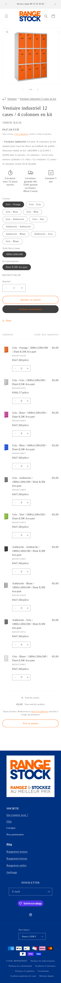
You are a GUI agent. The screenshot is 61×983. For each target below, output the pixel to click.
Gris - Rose (12, 212)
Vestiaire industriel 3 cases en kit (38, 98)
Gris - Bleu (33, 212)
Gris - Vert (38, 219)
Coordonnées (43, 971)
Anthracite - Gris (43, 234)
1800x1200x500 (14, 254)
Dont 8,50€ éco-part (16, 267)
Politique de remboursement (43, 961)
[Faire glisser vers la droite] (37, 89)
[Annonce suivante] (55, 4)
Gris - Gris (35, 204)
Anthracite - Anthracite (18, 226)
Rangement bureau (17, 858)
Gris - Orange (13, 204)
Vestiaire (12, 98)
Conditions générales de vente (23, 976)
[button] (6, 16)
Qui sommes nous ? (17, 815)
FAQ (9, 821)
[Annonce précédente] (6, 4)
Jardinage (12, 872)
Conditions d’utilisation (45, 966)
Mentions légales (46, 976)
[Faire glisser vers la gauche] (23, 89)
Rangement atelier (17, 865)
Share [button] (8, 320)
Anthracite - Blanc (16, 234)
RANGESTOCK (20, 961)
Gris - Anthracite (15, 219)
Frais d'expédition (21, 134)
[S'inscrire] (48, 892)
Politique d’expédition (24, 971)
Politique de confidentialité (20, 966)
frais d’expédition (39, 711)
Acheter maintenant (30, 309)
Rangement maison (17, 851)
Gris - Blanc (12, 241)
